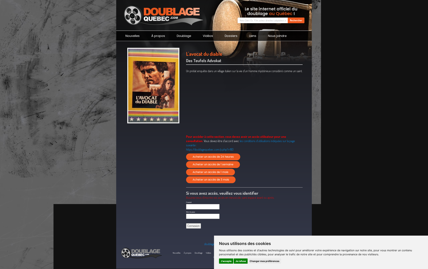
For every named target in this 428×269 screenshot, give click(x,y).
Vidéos (208, 36)
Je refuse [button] (240, 261)
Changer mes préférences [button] (264, 261)
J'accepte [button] (226, 261)
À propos (158, 36)
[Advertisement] (153, 151)
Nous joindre (277, 36)
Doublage (184, 36)
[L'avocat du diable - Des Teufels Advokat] (153, 85)
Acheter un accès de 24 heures (213, 157)
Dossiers (231, 36)
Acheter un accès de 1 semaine (213, 164)
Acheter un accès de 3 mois (211, 180)
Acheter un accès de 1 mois (210, 172)
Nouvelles (132, 36)
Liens (252, 36)
